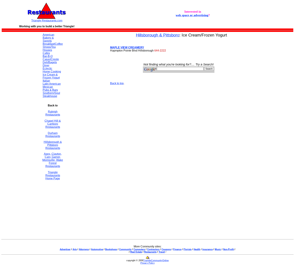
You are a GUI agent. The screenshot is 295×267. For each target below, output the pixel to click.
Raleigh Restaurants (52, 113)
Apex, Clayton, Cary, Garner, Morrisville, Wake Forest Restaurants (52, 160)
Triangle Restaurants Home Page (52, 175)
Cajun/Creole (51, 59)
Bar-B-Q (48, 56)
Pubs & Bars (50, 89)
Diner (46, 65)
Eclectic (47, 68)
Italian (46, 80)
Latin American (52, 83)
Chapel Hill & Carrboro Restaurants (53, 123)
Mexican (48, 86)
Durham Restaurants (52, 135)
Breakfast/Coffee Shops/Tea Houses (53, 46)
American (48, 34)
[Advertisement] (86, 84)
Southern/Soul (51, 93)
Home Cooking (52, 71)
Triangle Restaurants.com (46, 20)
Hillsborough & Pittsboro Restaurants (53, 145)
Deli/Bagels (50, 62)
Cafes (46, 53)
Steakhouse (50, 96)
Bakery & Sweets (48, 39)
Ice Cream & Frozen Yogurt (51, 76)
